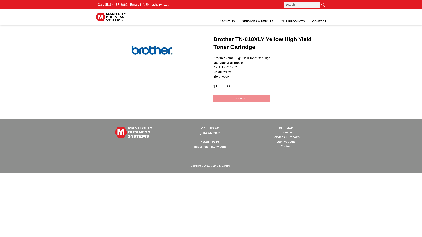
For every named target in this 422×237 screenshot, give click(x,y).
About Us (227, 21)
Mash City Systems (220, 165)
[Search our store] (323, 4)
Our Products (293, 21)
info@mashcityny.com (156, 4)
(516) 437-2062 (116, 4)
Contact (319, 21)
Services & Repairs (258, 21)
